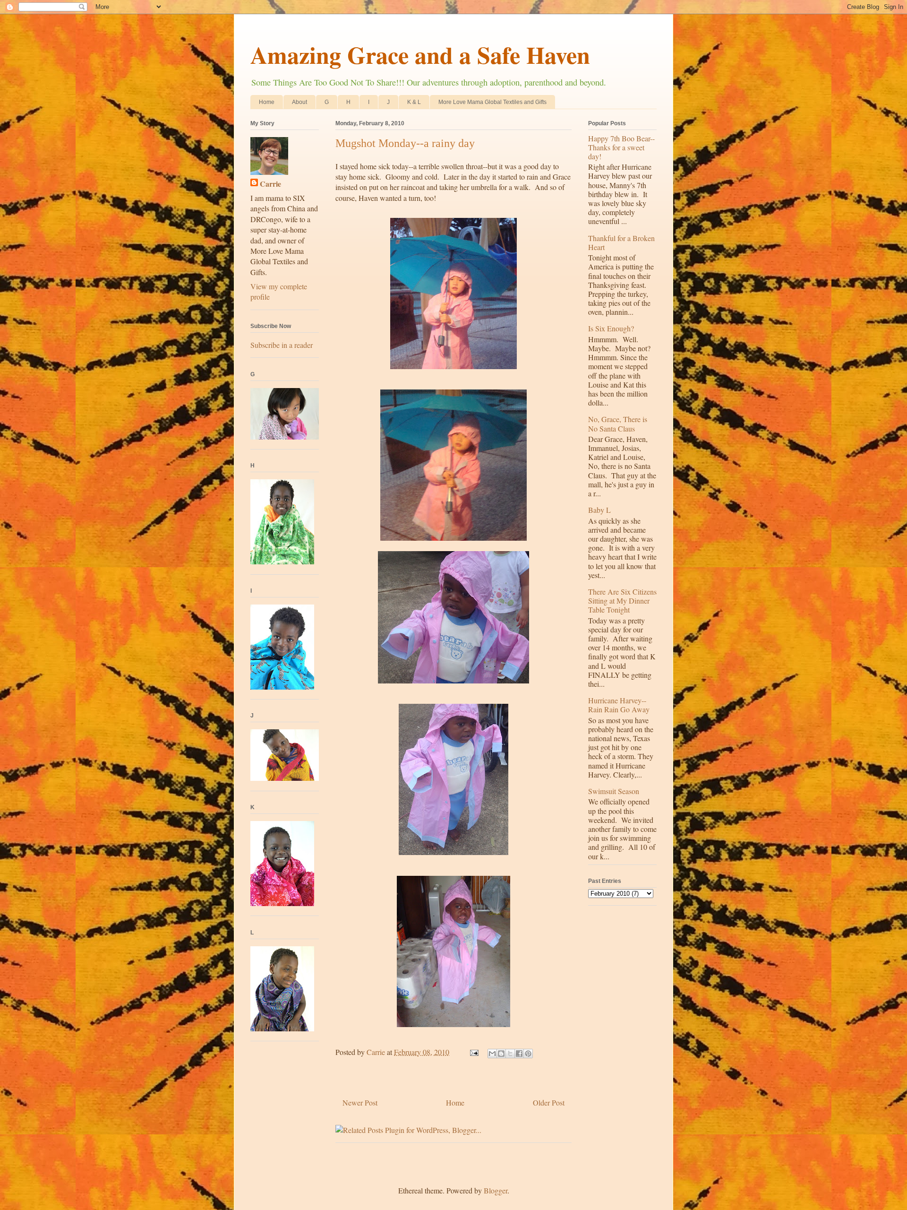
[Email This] (492, 1053)
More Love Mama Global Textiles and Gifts (492, 102)
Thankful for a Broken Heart (621, 242)
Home (266, 102)
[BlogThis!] (501, 1053)
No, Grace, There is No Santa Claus (617, 423)
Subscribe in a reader (281, 345)
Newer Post (359, 1102)
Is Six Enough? (611, 328)
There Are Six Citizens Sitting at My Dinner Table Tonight (622, 600)
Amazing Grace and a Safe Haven (420, 54)
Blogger (495, 1190)
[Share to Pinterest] (528, 1053)
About (299, 102)
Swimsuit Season (613, 791)
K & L (414, 102)
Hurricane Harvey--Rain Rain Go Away (619, 704)
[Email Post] (473, 1052)
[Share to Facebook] (519, 1053)
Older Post (549, 1102)
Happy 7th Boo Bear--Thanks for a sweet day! (621, 147)
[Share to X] (510, 1053)
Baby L (599, 510)
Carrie (270, 184)
